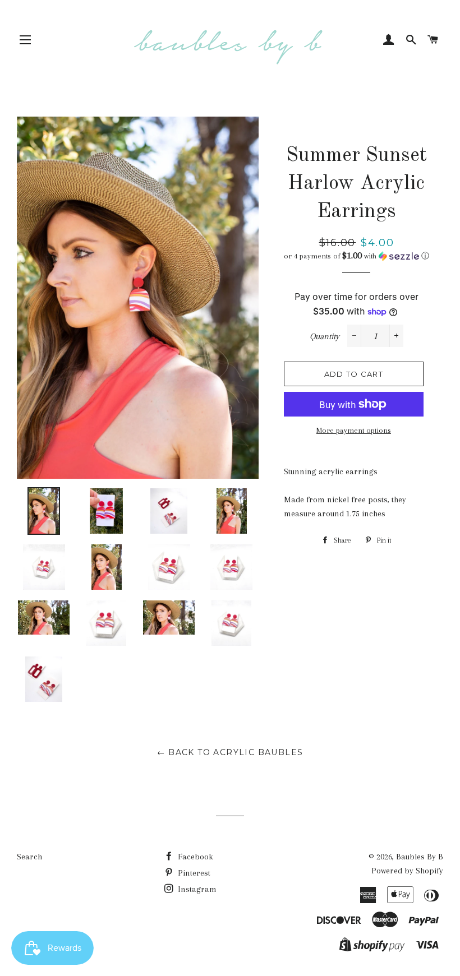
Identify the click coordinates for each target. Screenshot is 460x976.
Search (29, 857)
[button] (356, 256)
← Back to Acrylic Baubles (230, 752)
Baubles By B (419, 857)
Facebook (194, 857)
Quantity (324, 336)
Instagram (196, 889)
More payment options (353, 430)
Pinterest (193, 873)
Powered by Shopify (407, 871)
